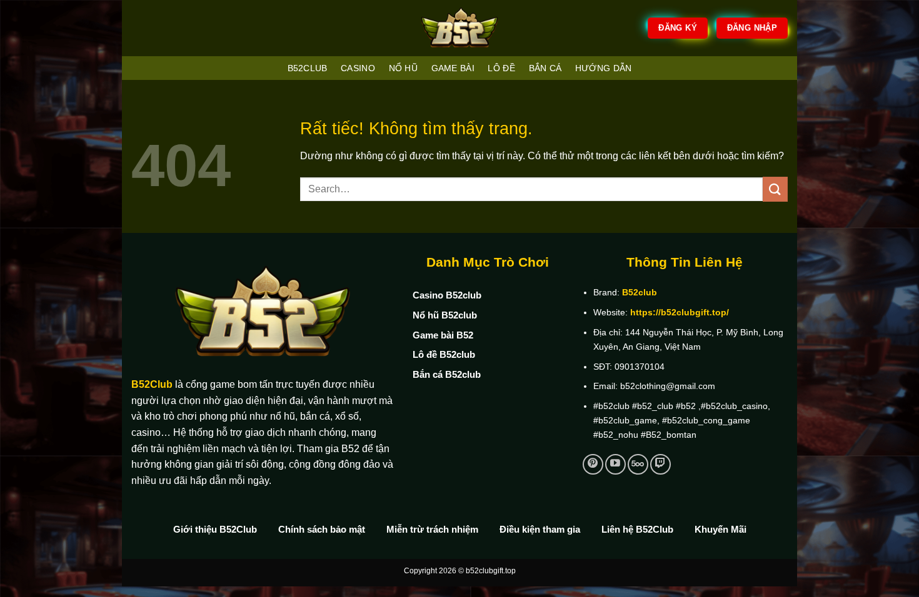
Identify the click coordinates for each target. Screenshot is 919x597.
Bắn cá (545, 68)
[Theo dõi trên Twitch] (660, 464)
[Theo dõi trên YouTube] (615, 464)
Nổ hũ (403, 68)
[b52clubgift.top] (459, 28)
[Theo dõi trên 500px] (638, 464)
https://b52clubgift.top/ (679, 312)
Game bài (453, 68)
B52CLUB (308, 68)
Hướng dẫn (603, 68)
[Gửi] (775, 189)
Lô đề (501, 68)
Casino (358, 68)
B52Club (152, 384)
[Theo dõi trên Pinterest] (593, 464)
